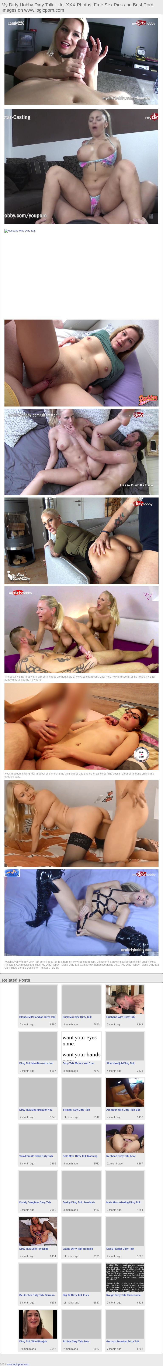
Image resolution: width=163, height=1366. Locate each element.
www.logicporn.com (18, 1364)
